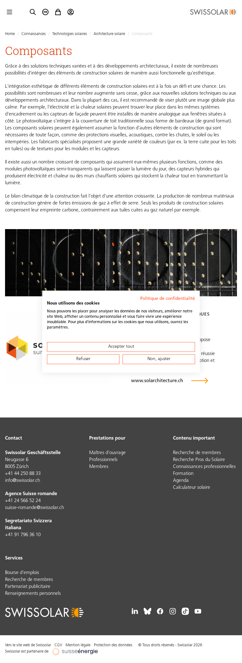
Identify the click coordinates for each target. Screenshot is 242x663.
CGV (58, 645)
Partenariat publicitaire (27, 586)
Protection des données (113, 645)
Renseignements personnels (33, 593)
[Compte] (70, 12)
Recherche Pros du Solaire (199, 460)
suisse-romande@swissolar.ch (34, 508)
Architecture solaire (109, 34)
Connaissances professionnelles (204, 467)
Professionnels (103, 460)
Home (10, 34)
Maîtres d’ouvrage (107, 453)
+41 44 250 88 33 (23, 473)
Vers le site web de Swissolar (28, 645)
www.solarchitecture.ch (157, 381)
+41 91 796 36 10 (23, 535)
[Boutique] (58, 12)
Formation (183, 473)
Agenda (181, 480)
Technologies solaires (69, 34)
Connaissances (33, 34)
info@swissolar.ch (22, 480)
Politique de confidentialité (167, 298)
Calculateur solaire (191, 487)
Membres (98, 467)
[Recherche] (33, 12)
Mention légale (78, 645)
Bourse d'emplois (22, 573)
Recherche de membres (197, 453)
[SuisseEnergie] (77, 652)
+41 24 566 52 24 (23, 501)
